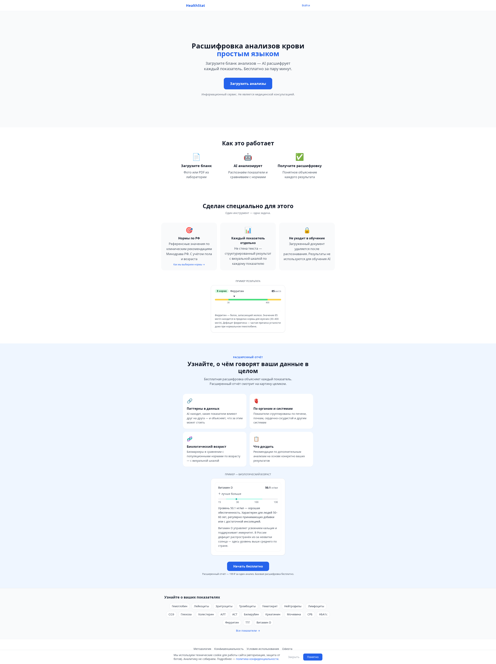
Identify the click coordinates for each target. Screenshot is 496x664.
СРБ (310, 614)
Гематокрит (270, 606)
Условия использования (263, 649)
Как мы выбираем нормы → (189, 264)
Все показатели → (248, 630)
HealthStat (195, 5)
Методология (202, 649)
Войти (306, 5)
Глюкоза (186, 614)
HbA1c (323, 614)
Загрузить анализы (248, 83)
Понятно (313, 657)
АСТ (234, 614)
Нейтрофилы (292, 606)
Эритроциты (224, 606)
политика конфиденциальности (257, 659)
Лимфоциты (316, 606)
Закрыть (293, 657)
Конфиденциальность (229, 649)
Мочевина (294, 614)
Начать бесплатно (248, 566)
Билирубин (251, 614)
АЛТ (223, 614)
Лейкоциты (201, 606)
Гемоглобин (179, 606)
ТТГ (247, 622)
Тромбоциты (247, 606)
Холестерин (206, 614)
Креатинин (272, 614)
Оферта (287, 649)
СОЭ (171, 614)
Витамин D (264, 622)
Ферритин (232, 622)
